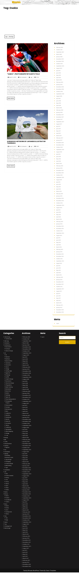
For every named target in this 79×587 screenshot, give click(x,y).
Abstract (7, 357)
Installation (7, 469)
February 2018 (59, 110)
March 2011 (59, 302)
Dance (7, 505)
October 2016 (59, 147)
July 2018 (58, 98)
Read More (11, 98)
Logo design (8, 459)
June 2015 (58, 184)
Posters (7, 497)
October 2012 (59, 258)
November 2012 (60, 256)
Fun (5, 449)
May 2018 (58, 103)
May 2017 (58, 131)
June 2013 (58, 240)
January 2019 (59, 84)
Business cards (9, 457)
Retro (6, 411)
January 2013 (59, 251)
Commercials (8, 338)
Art (5, 353)
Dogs (6, 520)
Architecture (7, 345)
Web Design (7, 528)
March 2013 (59, 247)
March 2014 (59, 219)
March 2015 (59, 191)
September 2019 (60, 66)
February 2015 (59, 193)
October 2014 (59, 203)
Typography (8, 429)
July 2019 (58, 70)
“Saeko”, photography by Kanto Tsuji (23, 74)
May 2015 (58, 186)
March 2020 (59, 54)
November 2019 (60, 61)
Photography (8, 401)
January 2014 (59, 224)
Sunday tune (8, 511)
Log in (57, 323)
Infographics (8, 385)
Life (5, 471)
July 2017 (58, 126)
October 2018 (59, 91)
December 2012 (60, 254)
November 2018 (60, 89)
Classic (7, 367)
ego (30, 77)
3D (6, 354)
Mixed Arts (8, 391)
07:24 (36, 77)
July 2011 (58, 293)
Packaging (8, 461)
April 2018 (58, 105)
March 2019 (59, 80)
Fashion (6, 445)
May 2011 (58, 298)
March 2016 (59, 163)
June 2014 (58, 212)
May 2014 (58, 214)
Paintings (7, 395)
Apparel (7, 447)
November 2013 (60, 228)
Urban (7, 487)
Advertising (7, 337)
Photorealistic (8, 405)
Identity (6, 453)
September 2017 (60, 121)
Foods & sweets (9, 475)
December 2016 (60, 142)
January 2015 (59, 196)
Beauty (6, 437)
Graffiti (7, 377)
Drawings (7, 375)
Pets (5, 516)
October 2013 (59, 231)
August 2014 (59, 207)
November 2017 (60, 117)
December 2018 (60, 87)
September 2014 (60, 205)
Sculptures (8, 413)
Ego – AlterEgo (9, 36)
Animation (6, 343)
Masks (6, 492)
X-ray (6, 435)
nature (7, 483)
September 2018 (60, 94)
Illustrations (8, 381)
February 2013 (59, 249)
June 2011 (58, 296)
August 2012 (59, 263)
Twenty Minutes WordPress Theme (33, 570)
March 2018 (59, 107)
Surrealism (8, 423)
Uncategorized (8, 526)
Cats (6, 518)
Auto (6, 473)
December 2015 (60, 170)
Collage (7, 369)
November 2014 (60, 200)
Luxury (7, 481)
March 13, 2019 (12, 77)
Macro (8, 403)
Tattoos (7, 425)
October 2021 (59, 49)
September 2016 (60, 149)
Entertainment (8, 443)
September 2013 (60, 233)
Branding (7, 455)
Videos (7, 513)
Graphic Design (9, 379)
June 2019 (58, 73)
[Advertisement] (39, 23)
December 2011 (60, 282)
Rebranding (8, 465)
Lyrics (6, 509)
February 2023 (59, 47)
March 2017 (59, 135)
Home (24, 577)
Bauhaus (7, 359)
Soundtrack (8, 499)
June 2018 (58, 100)
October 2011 (59, 286)
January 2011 (59, 307)
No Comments (22, 77)
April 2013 (58, 244)
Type (6, 467)
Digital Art (7, 373)
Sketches (7, 415)
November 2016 (60, 145)
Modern (7, 393)
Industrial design (9, 383)
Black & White (8, 361)
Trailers (7, 501)
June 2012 (58, 268)
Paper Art (7, 397)
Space (6, 522)
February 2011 (59, 305)
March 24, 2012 (12, 146)
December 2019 (60, 59)
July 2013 (58, 237)
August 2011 (59, 291)
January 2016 (59, 168)
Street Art (7, 421)
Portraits (7, 407)
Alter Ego (6, 341)
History (7, 477)
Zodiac (7, 489)
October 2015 (59, 175)
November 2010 (60, 312)
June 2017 (58, 128)
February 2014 (59, 221)
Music (5, 504)
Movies (6, 494)
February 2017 (59, 138)
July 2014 (58, 210)
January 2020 (59, 56)
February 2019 (59, 82)
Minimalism (8, 389)
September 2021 (60, 52)
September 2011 (60, 289)
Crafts (5, 441)
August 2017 (59, 124)
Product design (9, 463)
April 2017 (58, 133)
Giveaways (7, 451)
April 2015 (58, 189)
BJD (5, 439)
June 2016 (58, 156)
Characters (8, 365)
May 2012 (58, 270)
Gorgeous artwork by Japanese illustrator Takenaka (26, 142)
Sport (6, 485)
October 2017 (59, 119)
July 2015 (58, 182)
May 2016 (58, 159)
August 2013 (59, 235)
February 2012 (59, 277)
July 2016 (58, 154)
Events (7, 507)
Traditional (8, 427)
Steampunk (8, 417)
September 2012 (60, 261)
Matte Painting (9, 387)
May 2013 (58, 242)
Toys (5, 524)
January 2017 (59, 140)
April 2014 (58, 217)
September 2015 (60, 177)
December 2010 (60, 309)
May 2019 (58, 75)
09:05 (36, 146)
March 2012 (59, 275)
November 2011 (60, 284)
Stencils (7, 419)
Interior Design (9, 350)
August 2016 (59, 152)
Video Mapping (9, 431)
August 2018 (59, 96)
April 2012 (58, 272)
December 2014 (60, 198)
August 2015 (59, 179)
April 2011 (58, 300)
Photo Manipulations (10, 399)
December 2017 (60, 114)
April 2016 (58, 161)
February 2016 (59, 165)
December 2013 (60, 226)
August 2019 (59, 68)
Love (6, 479)
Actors (7, 495)
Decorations (8, 346)
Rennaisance (8, 409)
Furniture (7, 348)
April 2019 (58, 77)
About (24, 582)
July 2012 (58, 265)
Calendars (8, 363)
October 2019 (59, 63)
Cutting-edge (8, 371)
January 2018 (59, 112)
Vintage (7, 433)
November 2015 (60, 172)
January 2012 (59, 279)
